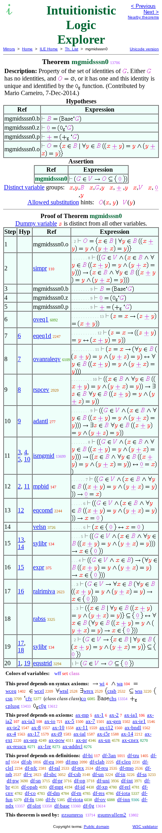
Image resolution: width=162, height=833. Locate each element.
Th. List (71, 49)
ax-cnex (130, 740)
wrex (88, 691)
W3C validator (145, 826)
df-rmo (127, 768)
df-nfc (31, 768)
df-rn (76, 793)
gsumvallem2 (112, 815)
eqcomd (43, 510)
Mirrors (9, 49)
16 (21, 591)
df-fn (29, 799)
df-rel (125, 787)
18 (21, 650)
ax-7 (90, 721)
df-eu (48, 762)
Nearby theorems (143, 17)
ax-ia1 (131, 715)
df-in (120, 774)
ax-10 (58, 727)
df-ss (142, 774)
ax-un (104, 740)
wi (102, 683)
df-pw (13, 780)
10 (27, 459)
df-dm (53, 793)
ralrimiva (44, 591)
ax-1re (44, 746)
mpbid (41, 486)
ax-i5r (103, 734)
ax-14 (127, 734)
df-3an (109, 755)
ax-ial (80, 734)
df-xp (102, 787)
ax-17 (34, 734)
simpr (40, 268)
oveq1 (40, 319)
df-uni (103, 780)
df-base (62, 806)
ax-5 (69, 721)
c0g (42, 706)
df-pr (57, 780)
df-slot (34, 806)
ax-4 (11, 734)
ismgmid (43, 455)
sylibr (40, 543)
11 (27, 486)
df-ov (100, 799)
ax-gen (114, 721)
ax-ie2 (13, 727)
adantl (40, 421)
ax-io (49, 721)
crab (111, 691)
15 (21, 567)
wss (138, 691)
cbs (112, 698)
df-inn (123, 799)
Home (27, 49)
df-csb (74, 774)
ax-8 (36, 727)
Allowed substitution (53, 202)
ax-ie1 (139, 721)
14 (21, 546)
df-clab (97, 762)
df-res (99, 793)
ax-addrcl (73, 746)
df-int (127, 780)
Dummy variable (36, 223)
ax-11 (82, 727)
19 (27, 663)
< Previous (143, 6)
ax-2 (114, 715)
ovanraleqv (47, 359)
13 (21, 539)
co (83, 698)
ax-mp (82, 715)
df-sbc (50, 774)
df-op (79, 780)
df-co (30, 793)
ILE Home (49, 49)
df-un (98, 774)
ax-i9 (56, 734)
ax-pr (81, 740)
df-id (80, 787)
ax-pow (56, 740)
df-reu (102, 768)
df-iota (123, 793)
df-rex (78, 768)
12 (21, 510)
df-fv (51, 799)
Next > (151, 12)
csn (9, 698)
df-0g (88, 806)
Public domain (96, 826)
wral (63, 691)
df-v (28, 774)
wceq (11, 691)
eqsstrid (42, 663)
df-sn (35, 780)
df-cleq (123, 762)
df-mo (72, 762)
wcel (39, 691)
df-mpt (56, 787)
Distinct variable (24, 187)
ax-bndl (133, 727)
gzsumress (72, 815)
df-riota (75, 799)
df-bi (88, 755)
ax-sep (30, 740)
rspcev (41, 389)
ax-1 (99, 715)
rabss (39, 618)
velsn (39, 526)
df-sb (26, 762)
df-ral (54, 768)
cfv (29, 698)
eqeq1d (42, 335)
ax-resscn (16, 746)
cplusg (13, 706)
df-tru (133, 755)
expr (38, 567)
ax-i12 (106, 727)
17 (21, 643)
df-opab (29, 787)
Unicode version (144, 49)
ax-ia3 (28, 721)
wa (120, 683)
